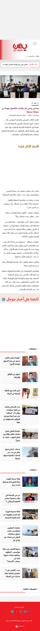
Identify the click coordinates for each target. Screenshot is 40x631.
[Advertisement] (20, 20)
